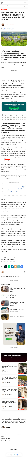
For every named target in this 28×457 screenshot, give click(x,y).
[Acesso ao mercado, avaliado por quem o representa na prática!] (5, 310)
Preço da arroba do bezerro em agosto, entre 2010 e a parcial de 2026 (9, 390)
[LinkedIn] (26, 272)
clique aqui (4, 85)
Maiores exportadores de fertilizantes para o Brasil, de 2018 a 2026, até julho (18, 302)
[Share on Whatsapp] (9, 266)
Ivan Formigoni (10, 24)
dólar (15, 257)
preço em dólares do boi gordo (8, 261)
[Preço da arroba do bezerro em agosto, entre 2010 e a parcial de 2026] (22, 392)
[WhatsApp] (17, 449)
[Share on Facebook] (4, 29)
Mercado (4, 9)
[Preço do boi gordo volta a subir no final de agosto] (5, 296)
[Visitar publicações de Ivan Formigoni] (2, 24)
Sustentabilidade (14, 311)
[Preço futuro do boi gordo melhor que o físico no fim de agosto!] (22, 404)
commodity (10, 257)
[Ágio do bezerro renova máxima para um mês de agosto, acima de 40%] (22, 380)
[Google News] (11, 449)
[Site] (22, 272)
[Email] (15, 266)
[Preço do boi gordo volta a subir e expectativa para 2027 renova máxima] (22, 368)
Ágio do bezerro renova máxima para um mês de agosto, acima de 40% (9, 378)
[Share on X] (7, 29)
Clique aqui (4, 249)
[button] (2, 3)
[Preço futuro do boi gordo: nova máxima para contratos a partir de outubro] (5, 289)
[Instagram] (13, 449)
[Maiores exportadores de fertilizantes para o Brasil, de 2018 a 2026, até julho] (5, 303)
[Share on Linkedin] (12, 266)
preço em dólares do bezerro (8, 259)
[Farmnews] (13, 2)
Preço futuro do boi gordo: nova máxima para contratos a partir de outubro (17, 288)
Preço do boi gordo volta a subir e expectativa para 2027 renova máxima (9, 366)
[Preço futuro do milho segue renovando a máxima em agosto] (5, 317)
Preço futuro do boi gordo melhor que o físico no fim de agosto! (9, 402)
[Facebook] (24, 272)
